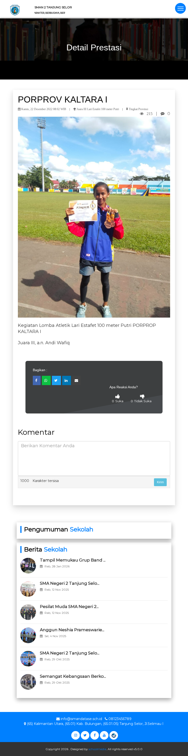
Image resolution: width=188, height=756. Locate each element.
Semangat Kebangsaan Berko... (73, 676)
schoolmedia (97, 749)
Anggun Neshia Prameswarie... (72, 629)
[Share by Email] (76, 380)
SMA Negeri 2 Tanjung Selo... (69, 583)
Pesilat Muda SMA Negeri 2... (69, 606)
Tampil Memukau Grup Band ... (73, 560)
